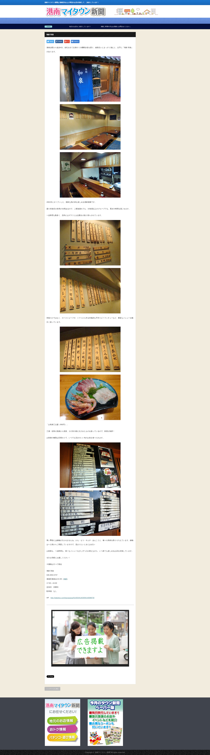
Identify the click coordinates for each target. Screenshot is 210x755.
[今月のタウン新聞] (105, 745)
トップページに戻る (52, 688)
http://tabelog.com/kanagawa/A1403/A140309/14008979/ (72, 598)
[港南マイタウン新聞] (75, 17)
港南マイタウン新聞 (102, 752)
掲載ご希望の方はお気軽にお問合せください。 (75, 26)
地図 (65, 579)
